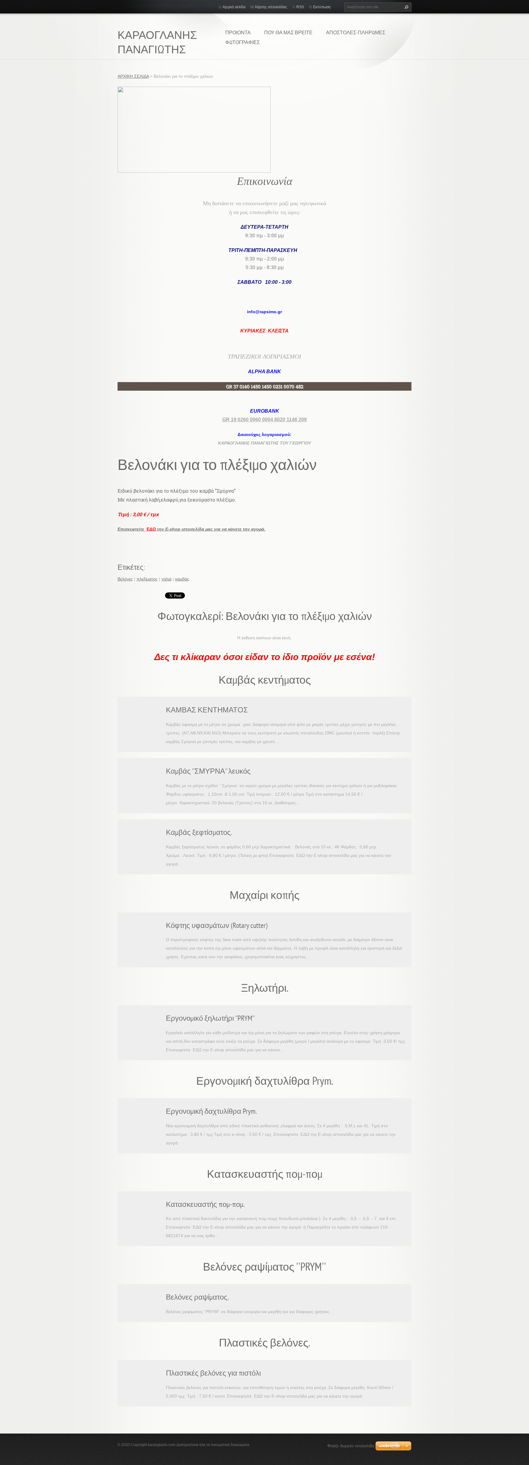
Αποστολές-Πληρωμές (355, 32)
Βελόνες (125, 579)
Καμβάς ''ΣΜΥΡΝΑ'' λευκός (208, 771)
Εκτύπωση (322, 7)
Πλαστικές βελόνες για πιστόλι (213, 1373)
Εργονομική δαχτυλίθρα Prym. (211, 1111)
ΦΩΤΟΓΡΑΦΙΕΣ (242, 42)
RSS (300, 7)
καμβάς (182, 579)
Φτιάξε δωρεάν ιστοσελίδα (350, 1446)
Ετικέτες (131, 567)
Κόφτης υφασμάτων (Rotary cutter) (217, 925)
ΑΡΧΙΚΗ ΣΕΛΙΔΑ (133, 76)
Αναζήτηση (405, 7)
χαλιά (166, 579)
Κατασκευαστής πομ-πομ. (205, 1204)
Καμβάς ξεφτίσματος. (199, 832)
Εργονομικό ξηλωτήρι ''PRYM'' (210, 1018)
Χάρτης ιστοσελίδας (271, 7)
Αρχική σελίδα (234, 7)
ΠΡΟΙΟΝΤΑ (238, 32)
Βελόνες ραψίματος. (197, 1297)
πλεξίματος (147, 579)
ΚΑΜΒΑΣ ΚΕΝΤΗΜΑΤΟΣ (207, 710)
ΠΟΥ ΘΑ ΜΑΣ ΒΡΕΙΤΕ (288, 32)
